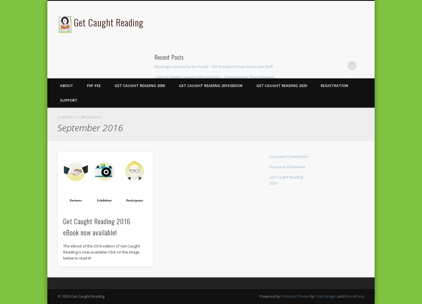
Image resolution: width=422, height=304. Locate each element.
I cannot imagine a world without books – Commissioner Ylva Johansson (214, 77)
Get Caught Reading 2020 (281, 85)
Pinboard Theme (295, 296)
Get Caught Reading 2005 (140, 85)
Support (69, 100)
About (66, 85)
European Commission (288, 156)
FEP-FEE (94, 85)
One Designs (326, 296)
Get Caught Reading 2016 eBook (211, 85)
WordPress (354, 296)
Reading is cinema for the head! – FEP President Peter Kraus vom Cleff (213, 66)
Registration (334, 85)
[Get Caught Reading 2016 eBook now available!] (105, 181)
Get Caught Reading (109, 22)
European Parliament (287, 166)
